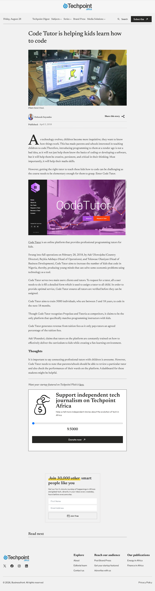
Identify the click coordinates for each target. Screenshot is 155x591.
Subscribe (139, 19)
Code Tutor (34, 242)
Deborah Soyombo (43, 117)
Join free (74, 516)
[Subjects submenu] (61, 19)
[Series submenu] (70, 19)
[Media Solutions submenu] (104, 19)
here (81, 384)
